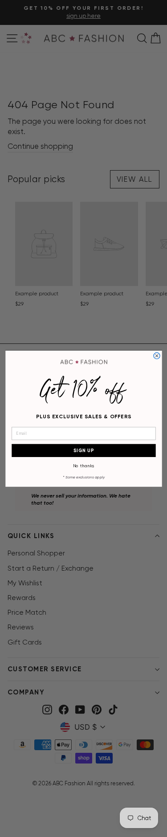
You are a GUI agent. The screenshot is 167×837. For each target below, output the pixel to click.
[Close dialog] (157, 355)
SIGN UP (83, 450)
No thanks (83, 465)
